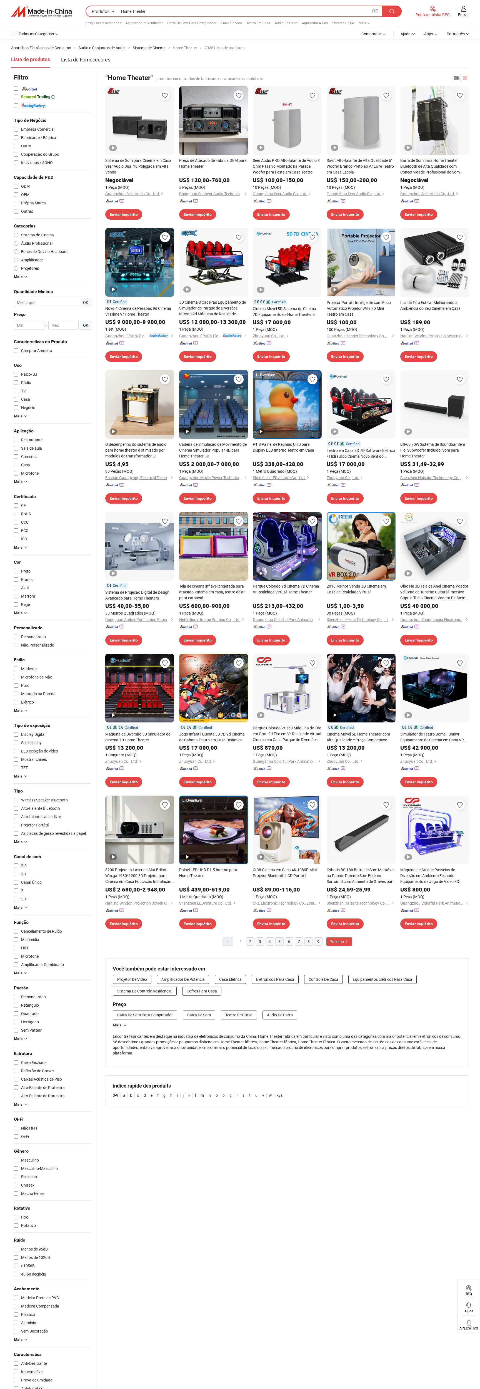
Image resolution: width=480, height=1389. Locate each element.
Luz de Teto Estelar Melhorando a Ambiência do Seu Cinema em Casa (430, 305)
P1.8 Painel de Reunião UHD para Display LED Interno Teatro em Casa (283, 447)
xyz (279, 1095)
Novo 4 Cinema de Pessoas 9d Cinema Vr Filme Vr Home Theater (138, 311)
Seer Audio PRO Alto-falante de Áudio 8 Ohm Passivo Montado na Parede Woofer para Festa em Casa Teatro (286, 166)
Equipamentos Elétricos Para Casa (382, 979)
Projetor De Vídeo (132, 979)
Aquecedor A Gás (315, 23)
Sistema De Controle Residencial (144, 991)
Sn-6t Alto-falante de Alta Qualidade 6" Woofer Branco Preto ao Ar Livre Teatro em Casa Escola (360, 166)
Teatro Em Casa (258, 23)
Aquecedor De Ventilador (144, 23)
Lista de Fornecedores (85, 59)
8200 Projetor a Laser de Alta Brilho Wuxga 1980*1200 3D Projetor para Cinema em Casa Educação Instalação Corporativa (138, 875)
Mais (117, 1025)
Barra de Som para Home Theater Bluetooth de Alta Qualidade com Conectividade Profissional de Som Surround (430, 166)
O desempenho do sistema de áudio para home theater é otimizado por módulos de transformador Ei (135, 450)
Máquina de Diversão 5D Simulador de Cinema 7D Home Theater (137, 736)
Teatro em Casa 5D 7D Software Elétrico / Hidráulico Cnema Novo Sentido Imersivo (361, 453)
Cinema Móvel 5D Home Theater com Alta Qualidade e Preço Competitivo (358, 736)
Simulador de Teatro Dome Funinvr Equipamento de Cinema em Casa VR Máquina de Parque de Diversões (432, 737)
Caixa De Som (231, 23)
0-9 (115, 1095)
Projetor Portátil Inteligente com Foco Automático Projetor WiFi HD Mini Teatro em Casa (359, 308)
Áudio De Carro (286, 23)
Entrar (463, 14)
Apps (428, 33)
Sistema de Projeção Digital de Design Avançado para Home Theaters (137, 595)
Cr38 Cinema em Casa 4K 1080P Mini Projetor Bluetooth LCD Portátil (285, 872)
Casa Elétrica (230, 979)
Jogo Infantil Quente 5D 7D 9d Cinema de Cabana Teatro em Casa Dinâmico (212, 736)
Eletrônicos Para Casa (275, 979)
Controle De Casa (323, 979)
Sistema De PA (343, 23)
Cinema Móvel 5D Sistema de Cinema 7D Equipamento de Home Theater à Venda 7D (284, 311)
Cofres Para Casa (202, 991)
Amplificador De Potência (183, 979)
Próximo (337, 941)
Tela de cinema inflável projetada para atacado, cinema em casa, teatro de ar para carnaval (212, 591)
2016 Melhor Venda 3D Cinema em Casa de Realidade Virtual (356, 589)
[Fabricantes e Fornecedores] (41, 11)
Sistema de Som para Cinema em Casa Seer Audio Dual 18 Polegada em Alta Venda (138, 166)
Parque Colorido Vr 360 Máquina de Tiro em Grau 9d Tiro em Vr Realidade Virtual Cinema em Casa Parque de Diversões (287, 733)
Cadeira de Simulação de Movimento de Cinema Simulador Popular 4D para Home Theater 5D (213, 450)
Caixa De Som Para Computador (191, 23)
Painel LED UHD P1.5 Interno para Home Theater (208, 872)
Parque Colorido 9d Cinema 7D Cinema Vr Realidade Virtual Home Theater (286, 589)
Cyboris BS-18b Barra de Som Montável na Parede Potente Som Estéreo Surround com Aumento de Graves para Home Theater (361, 875)
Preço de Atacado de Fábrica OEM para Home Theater (213, 163)
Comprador (371, 33)
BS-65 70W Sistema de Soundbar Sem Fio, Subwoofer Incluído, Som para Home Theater (432, 450)
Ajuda (406, 33)
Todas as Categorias (36, 33)
